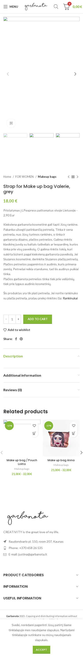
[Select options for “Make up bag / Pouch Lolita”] (34, 433)
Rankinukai (70, 298)
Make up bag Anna (61, 460)
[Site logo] (36, 6)
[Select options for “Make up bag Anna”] (73, 433)
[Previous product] (68, 177)
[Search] (56, 6)
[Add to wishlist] (34, 426)
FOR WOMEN (24, 176)
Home (7, 176)
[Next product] (77, 177)
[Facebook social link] (16, 339)
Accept (41, 649)
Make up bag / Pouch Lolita (22, 462)
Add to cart (38, 319)
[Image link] (27, 517)
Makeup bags (47, 176)
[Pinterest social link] (21, 339)
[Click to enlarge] (11, 123)
